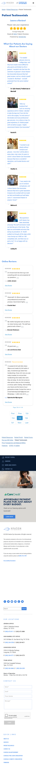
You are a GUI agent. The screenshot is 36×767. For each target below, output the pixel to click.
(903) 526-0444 (9, 668)
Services (6, 742)
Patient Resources (12, 9)
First (13, 413)
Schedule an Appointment (11, 752)
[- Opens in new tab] (6, 281)
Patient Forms (28, 437)
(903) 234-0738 (9, 642)
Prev (20, 413)
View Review (8, 285)
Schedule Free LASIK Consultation (13, 755)
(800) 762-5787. (23, 556)
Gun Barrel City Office (12, 636)
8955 (15, 34)
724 (13, 418)
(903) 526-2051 (20, 668)
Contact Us (7, 749)
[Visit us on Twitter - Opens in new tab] (8, 601)
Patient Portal (18, 437)
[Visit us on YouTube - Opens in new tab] (12, 601)
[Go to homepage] (7, 3)
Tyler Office (8, 660)
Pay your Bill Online (7, 440)
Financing (5, 446)
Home (3, 9)
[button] (33, 3)
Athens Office (9, 623)
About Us (6, 739)
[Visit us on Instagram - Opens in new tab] (15, 601)
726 (26, 418)
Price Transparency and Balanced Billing (14, 443)
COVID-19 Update (14, 446)
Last (26, 422)
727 (12, 422)
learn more (9, 517)
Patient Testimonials (21, 440)
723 (27, 413)
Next (19, 422)
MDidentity (22, 37)
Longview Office (10, 647)
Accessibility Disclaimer (10, 561)
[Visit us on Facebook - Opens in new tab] (6, 397)
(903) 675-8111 (9, 631)
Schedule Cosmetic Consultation (13, 759)
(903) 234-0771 (9, 655)
